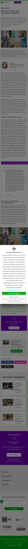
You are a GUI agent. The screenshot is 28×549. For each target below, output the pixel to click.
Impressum (10, 290)
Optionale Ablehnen (14, 301)
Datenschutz (17, 290)
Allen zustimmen (14, 293)
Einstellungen (14, 297)
